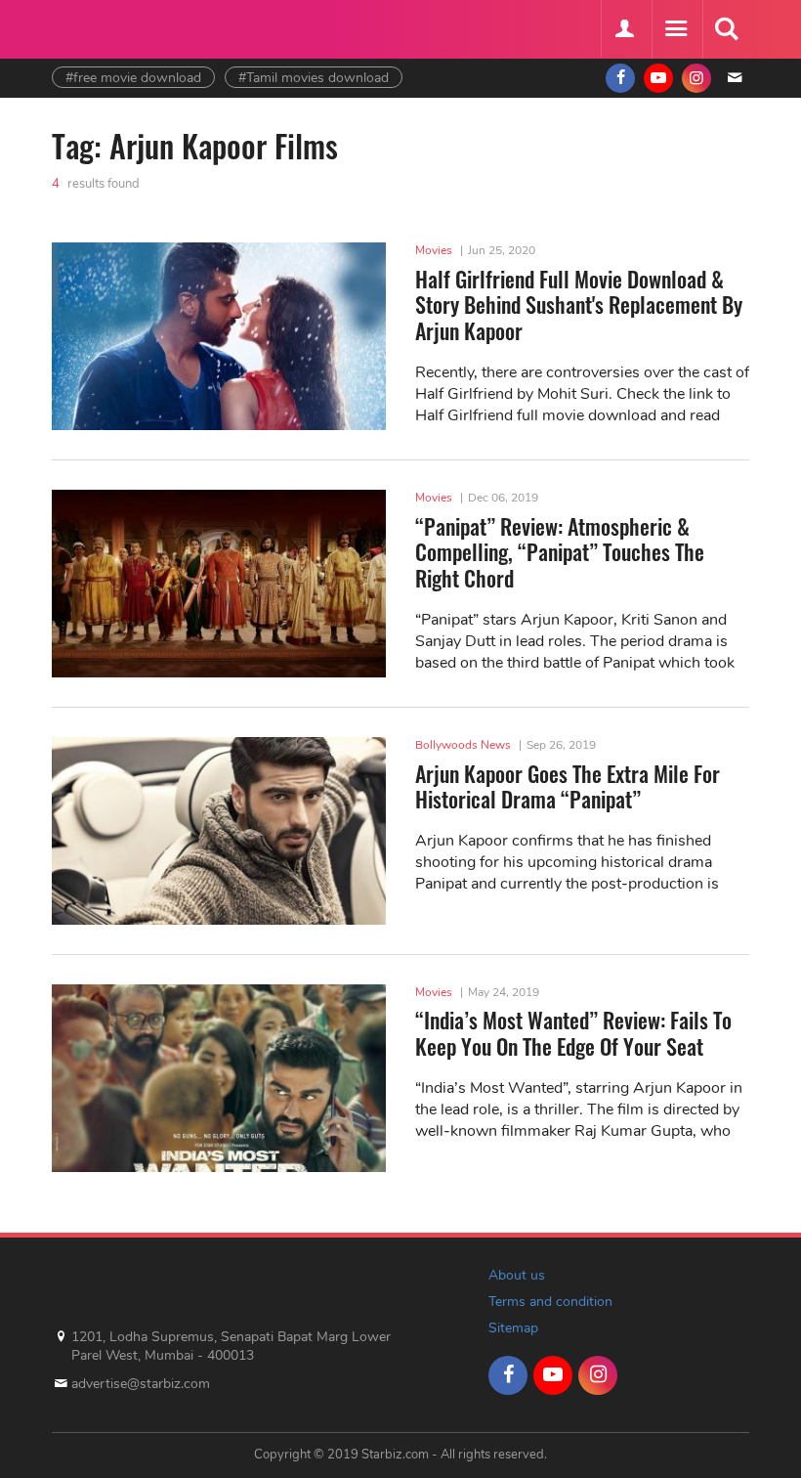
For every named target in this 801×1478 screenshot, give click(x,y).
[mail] (734, 78)
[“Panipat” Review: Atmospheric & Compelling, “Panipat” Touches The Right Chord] (219, 583)
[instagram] (696, 78)
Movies (433, 250)
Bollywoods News (463, 745)
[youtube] (658, 78)
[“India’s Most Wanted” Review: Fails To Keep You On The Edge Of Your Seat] (219, 1078)
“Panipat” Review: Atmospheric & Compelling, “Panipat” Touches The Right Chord (559, 551)
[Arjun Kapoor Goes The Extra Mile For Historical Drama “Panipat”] (219, 831)
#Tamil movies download (313, 77)
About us (516, 1275)
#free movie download (133, 77)
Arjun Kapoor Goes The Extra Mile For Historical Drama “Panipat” (567, 786)
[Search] (725, 29)
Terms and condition (550, 1301)
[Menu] (675, 29)
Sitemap (513, 1328)
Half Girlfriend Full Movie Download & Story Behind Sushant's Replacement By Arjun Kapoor (578, 304)
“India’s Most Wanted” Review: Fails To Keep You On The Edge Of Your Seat (573, 1032)
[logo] (100, 27)
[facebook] (620, 78)
